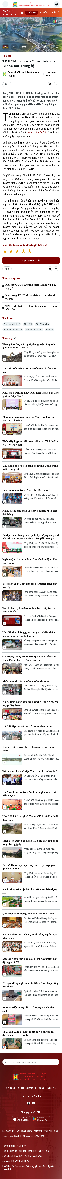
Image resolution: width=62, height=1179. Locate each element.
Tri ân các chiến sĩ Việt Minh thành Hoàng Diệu (30, 771)
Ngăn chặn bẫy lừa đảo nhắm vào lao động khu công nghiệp (29, 561)
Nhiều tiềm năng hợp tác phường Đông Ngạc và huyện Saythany (30, 703)
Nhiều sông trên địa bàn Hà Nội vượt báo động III (29, 891)
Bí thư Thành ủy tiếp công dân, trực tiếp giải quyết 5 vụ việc (28, 867)
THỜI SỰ (31, 12)
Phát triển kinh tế (12, 324)
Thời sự (6, 56)
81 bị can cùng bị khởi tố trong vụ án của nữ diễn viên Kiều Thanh (28, 1033)
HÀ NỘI (43, 12)
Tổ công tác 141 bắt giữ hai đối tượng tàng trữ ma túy (29, 585)
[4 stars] (23, 251)
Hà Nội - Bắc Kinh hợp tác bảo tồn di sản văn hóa (29, 370)
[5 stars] (29, 251)
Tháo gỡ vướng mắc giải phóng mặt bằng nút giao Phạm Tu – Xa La (28, 346)
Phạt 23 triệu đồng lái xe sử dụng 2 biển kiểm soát (28, 1009)
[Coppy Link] (56, 84)
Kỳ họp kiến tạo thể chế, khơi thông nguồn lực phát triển (29, 936)
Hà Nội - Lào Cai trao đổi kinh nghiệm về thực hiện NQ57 (29, 794)
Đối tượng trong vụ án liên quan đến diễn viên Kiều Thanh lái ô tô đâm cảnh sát (29, 658)
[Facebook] (28, 1104)
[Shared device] (50, 84)
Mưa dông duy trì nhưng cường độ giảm (26, 680)
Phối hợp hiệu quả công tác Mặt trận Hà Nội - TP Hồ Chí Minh (29, 418)
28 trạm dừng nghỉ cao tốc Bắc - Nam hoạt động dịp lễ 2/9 (30, 985)
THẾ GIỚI (55, 12)
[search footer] (5, 1061)
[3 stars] (17, 251)
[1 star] (4, 251)
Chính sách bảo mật (47, 1088)
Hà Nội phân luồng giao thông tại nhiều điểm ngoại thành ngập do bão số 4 (28, 634)
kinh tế (49, 329)
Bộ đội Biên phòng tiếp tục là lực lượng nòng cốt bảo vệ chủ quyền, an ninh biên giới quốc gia (30, 537)
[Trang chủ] (22, 13)
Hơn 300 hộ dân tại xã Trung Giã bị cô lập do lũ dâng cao (30, 818)
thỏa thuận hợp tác (13, 329)
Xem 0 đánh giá (31, 260)
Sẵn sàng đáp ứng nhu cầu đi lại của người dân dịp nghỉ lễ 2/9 (29, 960)
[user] (57, 4)
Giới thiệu (10, 1088)
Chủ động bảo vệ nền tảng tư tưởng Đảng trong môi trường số (30, 467)
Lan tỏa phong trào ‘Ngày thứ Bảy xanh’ (26, 489)
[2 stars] (11, 251)
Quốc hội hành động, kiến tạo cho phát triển (28, 913)
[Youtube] (33, 1104)
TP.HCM (28, 324)
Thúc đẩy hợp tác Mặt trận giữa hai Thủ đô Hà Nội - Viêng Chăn (30, 443)
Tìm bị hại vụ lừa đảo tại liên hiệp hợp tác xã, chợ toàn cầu (29, 610)
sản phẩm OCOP (37, 132)
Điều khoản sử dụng (26, 1088)
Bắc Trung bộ (42, 324)
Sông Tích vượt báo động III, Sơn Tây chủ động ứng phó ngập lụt (30, 842)
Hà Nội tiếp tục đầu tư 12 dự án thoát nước (27, 726)
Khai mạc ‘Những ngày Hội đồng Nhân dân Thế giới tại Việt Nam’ (30, 394)
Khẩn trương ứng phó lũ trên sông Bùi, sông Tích (28, 748)
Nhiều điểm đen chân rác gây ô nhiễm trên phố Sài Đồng (29, 512)
